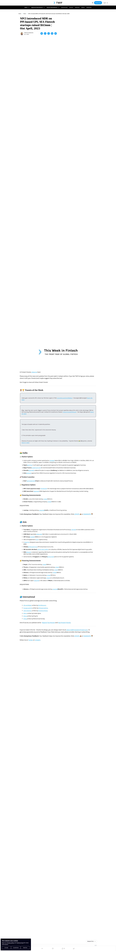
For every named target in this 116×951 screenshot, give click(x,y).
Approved (36, 491)
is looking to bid (36, 467)
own (37, 539)
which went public (43, 549)
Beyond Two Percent (48, 622)
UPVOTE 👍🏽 (77, 514)
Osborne (34, 372)
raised (45, 499)
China (25, 616)
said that (29, 465)
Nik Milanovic (42, 605)
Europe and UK (27, 608)
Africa (25, 613)
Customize (16, 947)
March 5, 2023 (25, 442)
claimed (73, 529)
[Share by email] (41, 33)
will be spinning (32, 546)
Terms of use (20, 943)
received (28, 473)
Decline (25, 947)
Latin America (27, 610)
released (28, 552)
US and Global (27, 605)
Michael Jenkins (43, 608)
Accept (6, 947)
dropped (52, 460)
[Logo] (58, 2)
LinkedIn (37, 640)
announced (50, 556)
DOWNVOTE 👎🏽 (88, 514)
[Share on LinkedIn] (52, 33)
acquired (41, 510)
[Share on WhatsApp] (55, 33)
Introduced (44, 488)
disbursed (39, 534)
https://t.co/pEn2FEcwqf (69, 412)
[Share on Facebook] (45, 33)
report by (27, 542)
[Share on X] (48, 33)
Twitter (30, 640)
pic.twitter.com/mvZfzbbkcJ (64, 398)
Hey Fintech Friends (64, 622)
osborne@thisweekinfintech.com (77, 630)
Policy (25, 618)
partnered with (31, 481)
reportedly (31, 470)
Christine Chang (43, 610)
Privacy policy (10, 943)
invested (32, 537)
